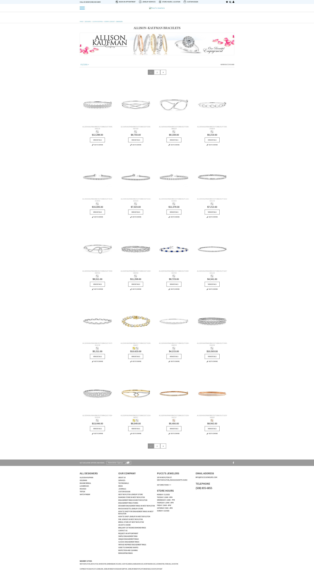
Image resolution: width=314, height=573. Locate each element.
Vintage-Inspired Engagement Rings (132, 545)
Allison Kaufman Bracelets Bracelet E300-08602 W (174, 128)
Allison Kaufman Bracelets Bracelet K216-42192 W (136, 200)
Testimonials (123, 483)
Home (82, 21)
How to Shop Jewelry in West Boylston (134, 516)
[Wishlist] (227, 2)
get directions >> (164, 485)
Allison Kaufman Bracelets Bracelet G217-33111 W (212, 272)
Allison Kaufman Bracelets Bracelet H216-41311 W (212, 200)
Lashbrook (84, 486)
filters (84, 64)
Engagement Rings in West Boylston (132, 500)
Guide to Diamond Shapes (128, 547)
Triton (82, 491)
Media (120, 486)
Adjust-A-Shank (124, 525)
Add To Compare (98, 145)
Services (121, 480)
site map (159, 569)
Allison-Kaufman (98, 21)
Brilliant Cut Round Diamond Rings (132, 528)
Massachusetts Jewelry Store (130, 508)
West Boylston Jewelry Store (130, 494)
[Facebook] (233, 462)
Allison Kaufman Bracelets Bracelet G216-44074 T (136, 416)
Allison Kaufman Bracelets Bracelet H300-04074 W (97, 272)
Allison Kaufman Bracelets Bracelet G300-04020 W (136, 272)
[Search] (230, 2)
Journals (122, 489)
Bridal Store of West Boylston (131, 522)
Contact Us (122, 530)
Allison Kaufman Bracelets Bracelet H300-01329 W (212, 344)
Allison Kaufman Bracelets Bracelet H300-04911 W (97, 128)
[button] (126, 1)
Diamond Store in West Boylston (131, 497)
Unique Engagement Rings (128, 539)
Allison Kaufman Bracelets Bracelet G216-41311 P (174, 416)
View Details (97, 140)
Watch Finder (85, 494)
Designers (88, 21)
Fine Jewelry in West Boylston (130, 519)
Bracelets (119, 21)
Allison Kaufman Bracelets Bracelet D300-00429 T (136, 344)
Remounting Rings (125, 553)
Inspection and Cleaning (128, 550)
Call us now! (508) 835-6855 (90, 2)
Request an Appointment (128, 533)
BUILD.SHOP (152, 569)
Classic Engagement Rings (128, 542)
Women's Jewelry (110, 21)
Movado (83, 489)
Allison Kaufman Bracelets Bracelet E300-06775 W (136, 128)
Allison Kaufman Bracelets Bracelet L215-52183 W (174, 200)
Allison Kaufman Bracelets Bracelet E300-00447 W (174, 344)
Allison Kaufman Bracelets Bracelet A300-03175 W (174, 272)
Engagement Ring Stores (128, 503)
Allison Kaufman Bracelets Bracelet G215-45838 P (212, 416)
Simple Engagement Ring (127, 536)
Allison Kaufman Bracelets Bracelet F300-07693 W (212, 128)
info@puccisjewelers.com (206, 477)
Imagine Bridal (85, 483)
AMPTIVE (124, 569)
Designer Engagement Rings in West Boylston (136, 506)
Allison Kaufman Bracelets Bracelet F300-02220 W (97, 416)
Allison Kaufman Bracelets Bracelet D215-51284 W (97, 200)
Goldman (83, 480)
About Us (122, 477)
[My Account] (233, 2)
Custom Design (124, 491)
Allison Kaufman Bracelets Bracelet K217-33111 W (97, 344)
